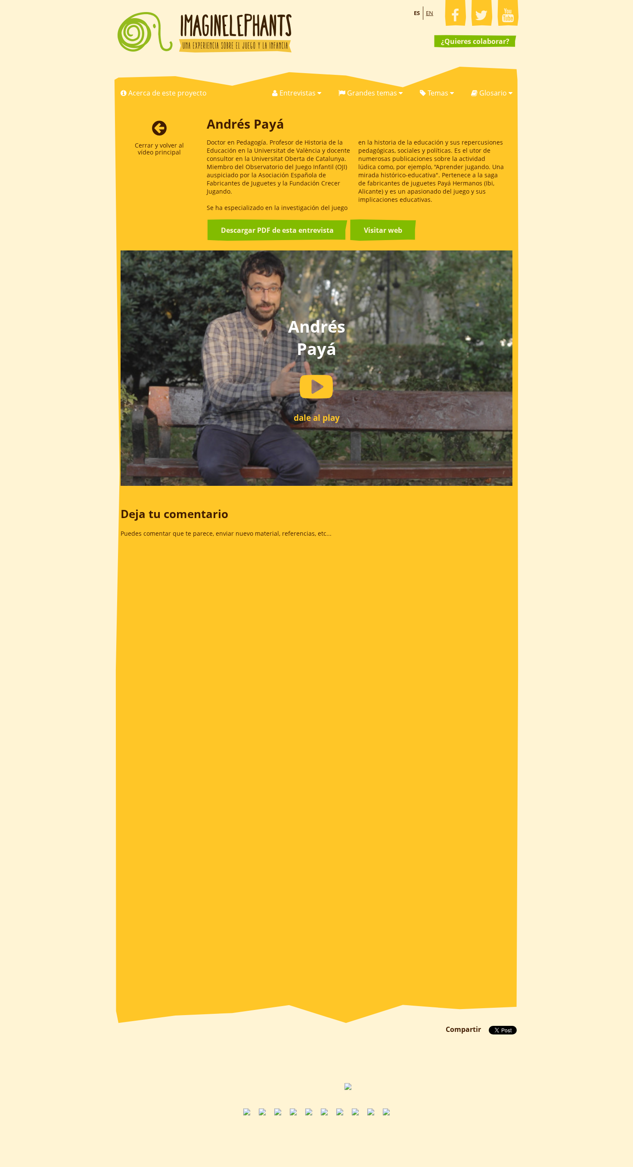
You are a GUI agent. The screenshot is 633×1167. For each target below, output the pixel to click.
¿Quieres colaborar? (475, 41)
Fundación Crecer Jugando (327, 1086)
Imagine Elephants (204, 32)
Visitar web (383, 230)
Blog (234, 1135)
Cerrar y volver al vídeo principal (159, 148)
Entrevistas (297, 93)
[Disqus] (316, 660)
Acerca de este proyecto (167, 93)
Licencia (402, 1135)
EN (429, 13)
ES (417, 13)
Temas (438, 93)
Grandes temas (372, 93)
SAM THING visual (292, 1086)
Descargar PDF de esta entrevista (277, 230)
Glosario (493, 93)
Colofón (371, 1135)
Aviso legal (336, 1135)
